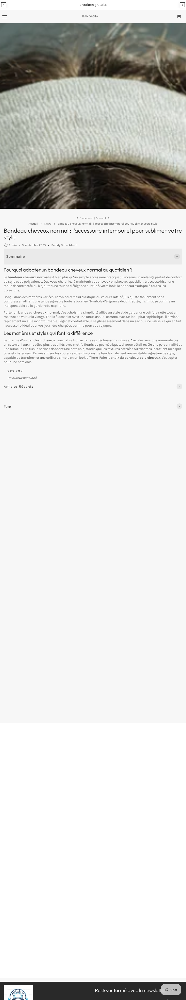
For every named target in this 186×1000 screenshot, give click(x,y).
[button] (3, 4)
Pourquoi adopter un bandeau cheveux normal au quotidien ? (68, 270)
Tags (8, 406)
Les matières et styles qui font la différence (48, 333)
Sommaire (15, 256)
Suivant (101, 218)
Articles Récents (18, 386)
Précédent (86, 218)
